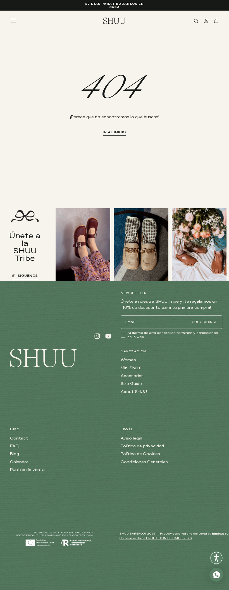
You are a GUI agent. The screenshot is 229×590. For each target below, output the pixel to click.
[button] (216, 558)
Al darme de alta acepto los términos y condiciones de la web (115, 354)
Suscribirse (146, 341)
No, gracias (114, 368)
